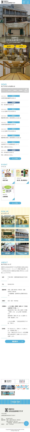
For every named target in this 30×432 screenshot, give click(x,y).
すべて (4, 90)
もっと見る (15, 158)
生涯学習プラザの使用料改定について (10, 144)
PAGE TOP (16, 402)
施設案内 (9, 46)
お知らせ (9, 90)
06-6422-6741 (9, 418)
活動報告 (15, 90)
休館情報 (20, 90)
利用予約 (21, 46)
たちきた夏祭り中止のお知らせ (8, 111)
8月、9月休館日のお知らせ (7, 104)
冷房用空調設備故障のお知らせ (8, 98)
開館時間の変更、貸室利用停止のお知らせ (11, 118)
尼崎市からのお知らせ (26, 90)
